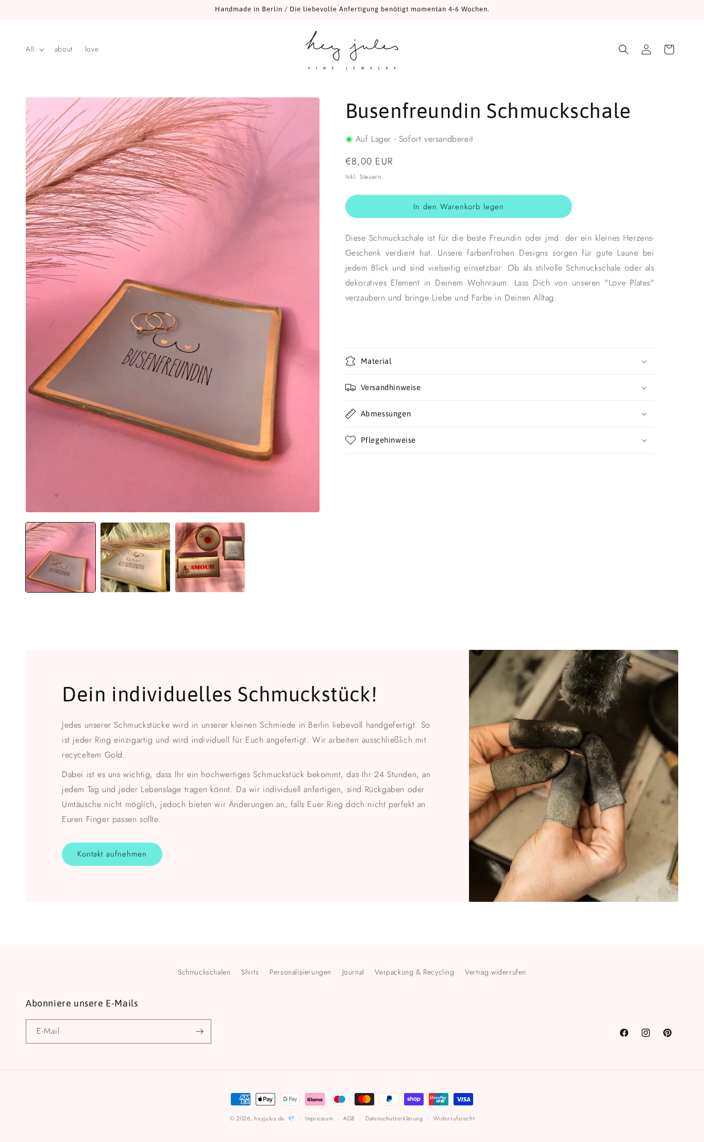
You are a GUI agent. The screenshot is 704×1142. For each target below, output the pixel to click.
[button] (34, 49)
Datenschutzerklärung (394, 1118)
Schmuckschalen (204, 972)
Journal (353, 972)
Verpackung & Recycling (414, 972)
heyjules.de (269, 1118)
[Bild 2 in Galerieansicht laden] (135, 557)
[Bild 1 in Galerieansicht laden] (60, 557)
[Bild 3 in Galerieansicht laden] (210, 557)
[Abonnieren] (199, 1031)
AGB (349, 1118)
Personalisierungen (300, 972)
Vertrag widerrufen (495, 972)
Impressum (319, 1118)
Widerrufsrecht (454, 1118)
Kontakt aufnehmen (112, 854)
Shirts (250, 972)
